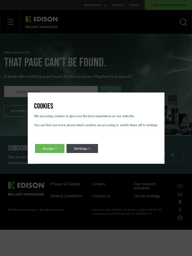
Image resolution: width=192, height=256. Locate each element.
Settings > (82, 148)
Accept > (49, 148)
